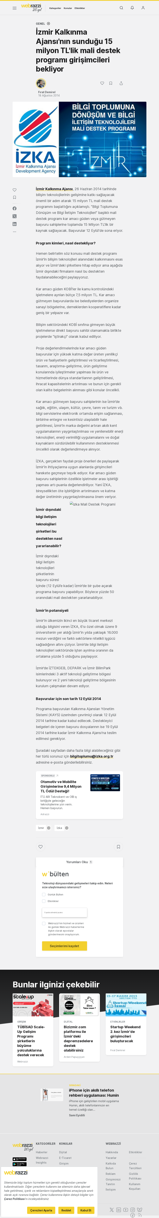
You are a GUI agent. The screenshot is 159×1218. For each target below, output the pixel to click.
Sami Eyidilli (77, 1115)
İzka (59, 828)
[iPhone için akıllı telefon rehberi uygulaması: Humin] (52, 1094)
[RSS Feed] (139, 1215)
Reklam (111, 1173)
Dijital (68, 1021)
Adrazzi (45, 814)
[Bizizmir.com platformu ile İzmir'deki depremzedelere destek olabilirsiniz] (79, 1004)
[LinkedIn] (118, 1209)
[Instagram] (132, 1209)
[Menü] (14, 9)
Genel (40, 23)
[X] (111, 1209)
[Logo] (31, 8)
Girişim (21, 1021)
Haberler (41, 1152)
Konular (68, 8)
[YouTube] (125, 1209)
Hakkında (112, 1152)
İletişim (111, 1189)
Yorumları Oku (79, 862)
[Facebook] (132, 1215)
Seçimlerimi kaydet (64, 946)
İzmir (41, 828)
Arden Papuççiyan (74, 1056)
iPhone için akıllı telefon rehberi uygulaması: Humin (94, 1093)
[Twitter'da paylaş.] (14, 216)
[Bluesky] (139, 1209)
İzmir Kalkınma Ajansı (54, 189)
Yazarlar (111, 1157)
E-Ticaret (65, 1157)
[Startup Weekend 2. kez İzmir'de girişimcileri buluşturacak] (126, 1004)
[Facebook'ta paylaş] (14, 208)
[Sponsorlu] (105, 782)
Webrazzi (22, 1061)
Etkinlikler (80, 8)
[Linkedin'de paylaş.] (14, 224)
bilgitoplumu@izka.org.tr (91, 756)
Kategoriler (55, 8)
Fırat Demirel (117, 1050)
